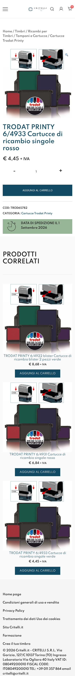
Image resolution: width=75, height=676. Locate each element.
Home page (12, 594)
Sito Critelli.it (13, 627)
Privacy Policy (13, 610)
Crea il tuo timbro (16, 643)
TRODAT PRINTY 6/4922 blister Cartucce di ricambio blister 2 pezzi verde (38, 357)
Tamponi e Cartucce (31, 36)
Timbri (20, 31)
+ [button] (60, 171)
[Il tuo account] (61, 9)
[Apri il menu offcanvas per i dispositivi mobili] (5, 9)
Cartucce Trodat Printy (36, 213)
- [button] (14, 171)
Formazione (12, 635)
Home (7, 31)
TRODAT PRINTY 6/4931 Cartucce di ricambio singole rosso (37, 456)
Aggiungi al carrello (38, 190)
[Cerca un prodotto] (52, 9)
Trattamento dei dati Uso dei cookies (31, 619)
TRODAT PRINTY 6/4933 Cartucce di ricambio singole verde (37, 554)
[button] (66, 55)
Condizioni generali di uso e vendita (31, 602)
